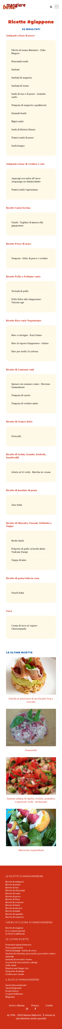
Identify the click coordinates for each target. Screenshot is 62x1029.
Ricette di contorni (14, 902)
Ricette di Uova (12, 899)
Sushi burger (18, 145)
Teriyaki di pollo (20, 291)
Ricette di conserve (14, 917)
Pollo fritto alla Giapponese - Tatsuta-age (26, 301)
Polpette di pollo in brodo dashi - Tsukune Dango (28, 550)
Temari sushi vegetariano (24, 189)
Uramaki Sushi (18, 113)
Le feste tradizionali (15, 933)
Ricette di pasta (12, 884)
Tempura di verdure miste (24, 403)
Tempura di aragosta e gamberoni (28, 105)
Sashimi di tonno (20, 85)
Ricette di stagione (14, 927)
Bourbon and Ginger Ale (16, 968)
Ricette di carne (12, 893)
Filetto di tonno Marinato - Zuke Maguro (28, 52)
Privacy (35, 1005)
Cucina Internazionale (15, 985)
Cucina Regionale (13, 987)
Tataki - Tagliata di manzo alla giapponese (27, 224)
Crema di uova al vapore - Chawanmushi (24, 627)
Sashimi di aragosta (21, 77)
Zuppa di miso (18, 559)
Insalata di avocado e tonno (18, 959)
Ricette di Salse (12, 905)
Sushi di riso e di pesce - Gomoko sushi (28, 95)
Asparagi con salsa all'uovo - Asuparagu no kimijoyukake (26, 180)
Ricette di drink (12, 910)
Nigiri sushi (17, 121)
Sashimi (15, 69)
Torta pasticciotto (14, 947)
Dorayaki (16, 436)
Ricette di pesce (13, 896)
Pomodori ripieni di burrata (18, 944)
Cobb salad (10, 965)
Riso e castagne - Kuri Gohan (26, 335)
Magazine (10, 996)
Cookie (49, 1005)
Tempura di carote (21, 395)
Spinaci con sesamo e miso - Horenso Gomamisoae (30, 385)
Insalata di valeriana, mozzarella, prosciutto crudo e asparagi (30, 955)
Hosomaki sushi (19, 61)
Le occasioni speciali (15, 930)
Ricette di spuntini (14, 913)
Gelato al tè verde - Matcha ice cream (31, 472)
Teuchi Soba (17, 592)
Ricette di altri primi (15, 890)
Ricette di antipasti (14, 881)
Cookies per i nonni (14, 974)
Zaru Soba (16, 504)
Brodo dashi (17, 540)
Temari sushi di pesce (22, 137)
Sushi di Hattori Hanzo (23, 129)
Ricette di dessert (13, 908)
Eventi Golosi (11, 990)
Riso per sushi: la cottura (24, 351)
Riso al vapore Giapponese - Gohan (29, 343)
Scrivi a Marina (17, 1005)
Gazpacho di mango (14, 971)
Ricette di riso (12, 887)
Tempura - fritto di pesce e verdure (29, 258)
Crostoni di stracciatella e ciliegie (21, 962)
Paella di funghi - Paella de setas (20, 950)
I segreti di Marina (14, 993)
